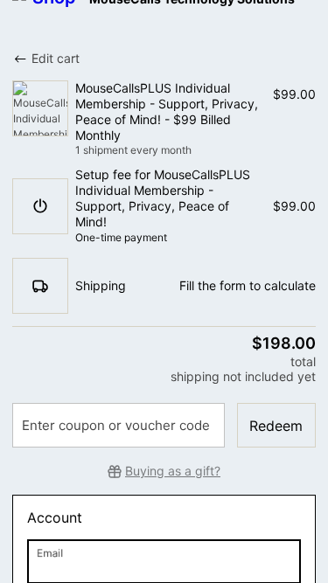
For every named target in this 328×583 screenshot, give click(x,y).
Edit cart (55, 58)
